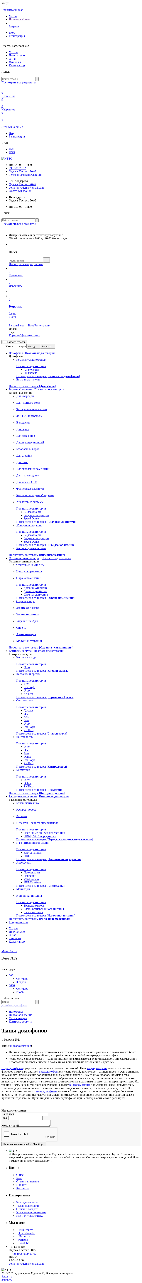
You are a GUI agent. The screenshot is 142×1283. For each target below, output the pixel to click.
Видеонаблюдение (20, 1014)
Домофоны (16, 1011)
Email (4, 1117)
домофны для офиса (14, 1005)
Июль (19, 991)
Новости (21, 1184)
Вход (12, 32)
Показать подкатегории (40, 353)
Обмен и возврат (27, 1209)
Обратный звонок (20, 190)
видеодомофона (97, 1068)
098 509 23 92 (17, 168)
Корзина (14, 335)
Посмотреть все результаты (18, 82)
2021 (12, 975)
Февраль (21, 982)
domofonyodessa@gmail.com (26, 187)
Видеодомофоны (12, 1068)
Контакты (22, 1188)
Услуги (13, 52)
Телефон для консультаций (26, 174)
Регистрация (17, 35)
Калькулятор (17, 65)
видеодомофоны (79, 1084)
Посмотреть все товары (48, 376)
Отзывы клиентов (27, 1181)
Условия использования (31, 1212)
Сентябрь (22, 978)
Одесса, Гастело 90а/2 (22, 171)
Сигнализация (18, 1018)
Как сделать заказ (27, 1202)
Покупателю (17, 55)
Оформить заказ (29, 335)
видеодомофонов (20, 1045)
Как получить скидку (29, 1215)
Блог (19, 1178)
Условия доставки (27, 1205)
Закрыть (46, 346)
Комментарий (10, 1125)
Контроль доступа (20, 1021)
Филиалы (15, 62)
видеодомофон (48, 1071)
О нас (12, 58)
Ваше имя (7, 1114)
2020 (12, 985)
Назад (31, 346)
